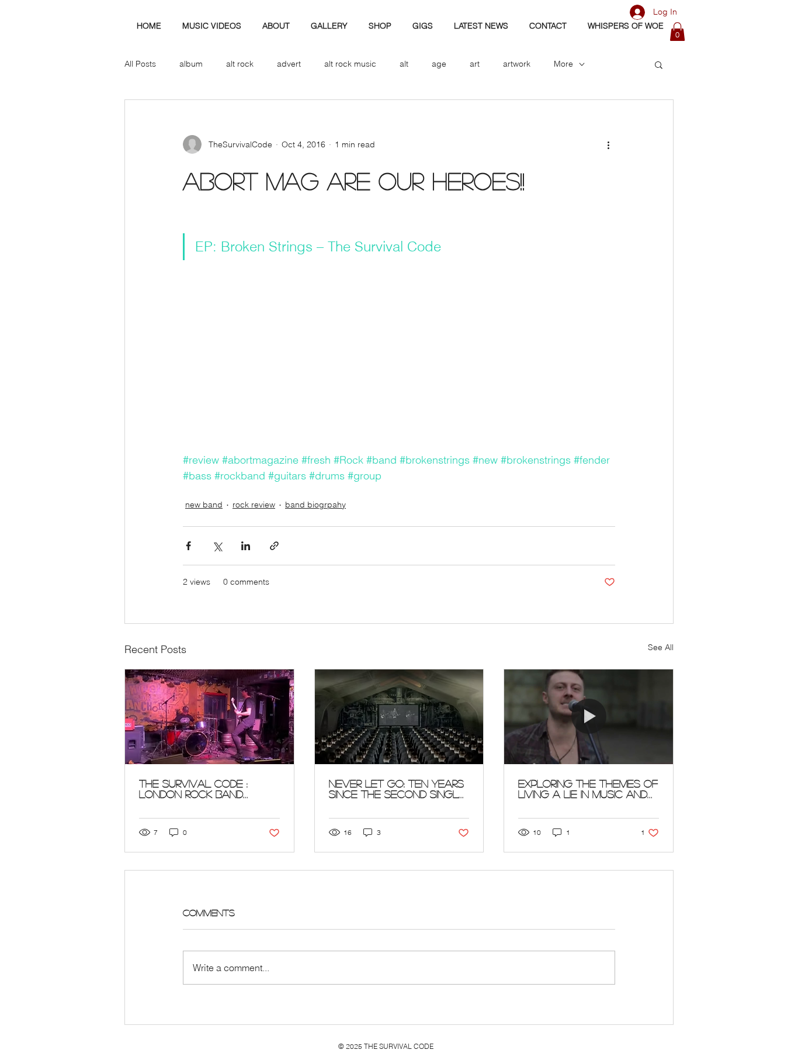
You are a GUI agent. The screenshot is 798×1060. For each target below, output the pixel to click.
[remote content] (399, 368)
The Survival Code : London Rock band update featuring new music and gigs (201, 788)
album (191, 63)
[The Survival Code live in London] (209, 716)
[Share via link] (274, 545)
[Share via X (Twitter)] (217, 545)
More (563, 63)
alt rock (240, 63)
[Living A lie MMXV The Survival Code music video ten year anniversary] (588, 716)
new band (204, 504)
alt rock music (350, 63)
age (439, 63)
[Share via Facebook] (188, 545)
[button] (677, 31)
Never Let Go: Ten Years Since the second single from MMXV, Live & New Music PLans (397, 788)
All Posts (140, 63)
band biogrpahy (315, 504)
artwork (516, 63)
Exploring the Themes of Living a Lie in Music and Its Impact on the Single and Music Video (588, 788)
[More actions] (608, 144)
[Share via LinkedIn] (245, 545)
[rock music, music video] (399, 716)
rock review (254, 504)
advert (289, 63)
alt (404, 63)
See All (661, 647)
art (475, 63)
